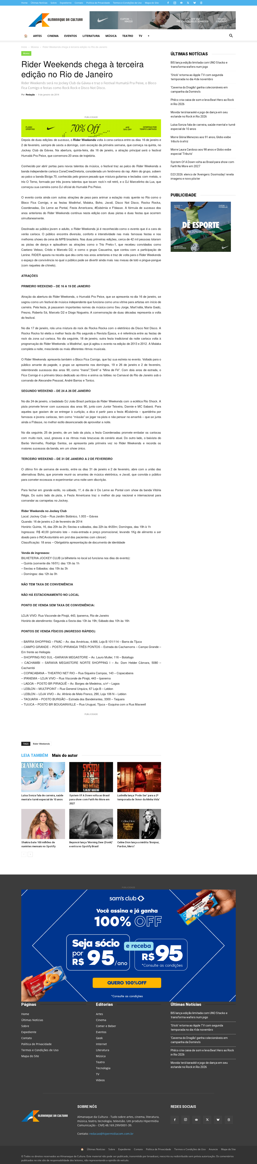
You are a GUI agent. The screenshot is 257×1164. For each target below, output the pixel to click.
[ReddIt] (113, 104)
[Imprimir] (141, 104)
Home (24, 2)
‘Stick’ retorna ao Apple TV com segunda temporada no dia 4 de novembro (197, 77)
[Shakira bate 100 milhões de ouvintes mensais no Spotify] (43, 824)
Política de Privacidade (98, 2)
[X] (188, 3)
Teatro (127, 36)
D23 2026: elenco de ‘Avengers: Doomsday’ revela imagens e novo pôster (202, 176)
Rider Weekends (41, 743)
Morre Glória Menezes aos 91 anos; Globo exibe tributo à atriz (201, 139)
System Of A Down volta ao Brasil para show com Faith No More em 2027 (89, 799)
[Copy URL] (57, 104)
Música (111, 36)
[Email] (131, 104)
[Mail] (181, 3)
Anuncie (213, 1149)
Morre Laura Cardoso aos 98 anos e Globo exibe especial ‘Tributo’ (201, 151)
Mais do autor (65, 755)
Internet (101, 1044)
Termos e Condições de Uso (127, 2)
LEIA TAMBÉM (34, 755)
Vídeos (100, 1080)
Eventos (70, 36)
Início (24, 47)
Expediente (65, 2)
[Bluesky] (195, 3)
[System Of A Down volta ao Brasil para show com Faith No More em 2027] (91, 777)
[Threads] (201, 3)
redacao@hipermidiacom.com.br (111, 1134)
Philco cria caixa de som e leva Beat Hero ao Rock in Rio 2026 (202, 102)
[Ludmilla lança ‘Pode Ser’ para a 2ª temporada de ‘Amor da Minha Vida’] (139, 777)
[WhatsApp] (67, 104)
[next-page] (30, 854)
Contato (79, 2)
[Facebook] (168, 3)
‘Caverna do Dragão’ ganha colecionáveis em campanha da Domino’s (199, 89)
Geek (99, 1038)
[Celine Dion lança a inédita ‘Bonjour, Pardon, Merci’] (139, 824)
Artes (37, 36)
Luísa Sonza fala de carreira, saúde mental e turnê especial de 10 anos (203, 127)
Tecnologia (103, 1068)
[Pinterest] (104, 104)
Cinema (53, 36)
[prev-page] (23, 854)
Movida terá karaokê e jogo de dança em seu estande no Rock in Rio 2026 (199, 114)
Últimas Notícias (39, 2)
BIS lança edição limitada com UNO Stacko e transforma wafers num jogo (199, 64)
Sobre (54, 2)
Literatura (91, 36)
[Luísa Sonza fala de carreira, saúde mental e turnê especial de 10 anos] (43, 777)
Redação (30, 94)
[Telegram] (76, 104)
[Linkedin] (122, 104)
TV (140, 36)
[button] (231, 36)
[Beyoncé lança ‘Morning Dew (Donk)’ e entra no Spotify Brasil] (91, 824)
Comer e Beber (106, 1026)
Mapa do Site (152, 2)
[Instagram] (175, 3)
